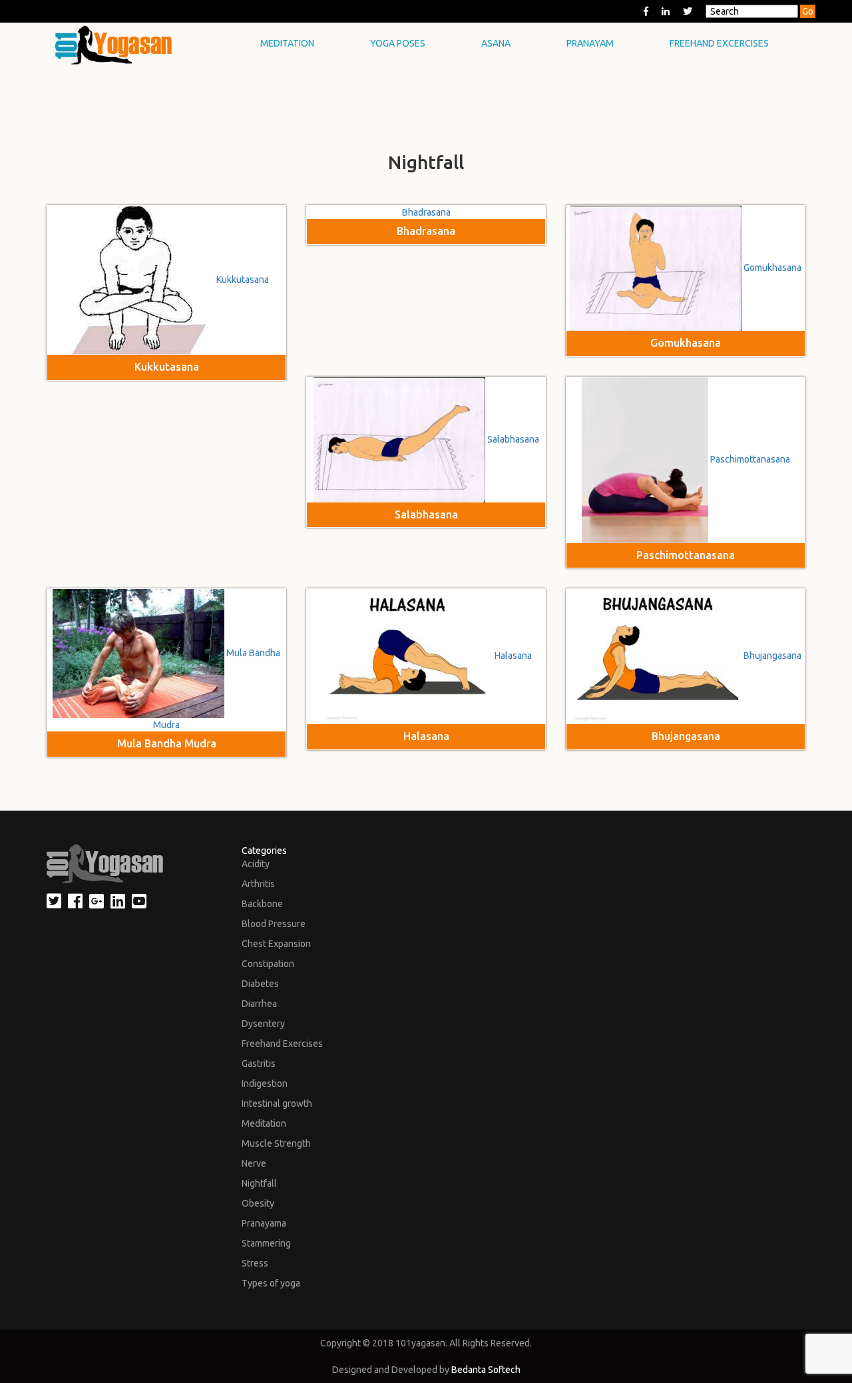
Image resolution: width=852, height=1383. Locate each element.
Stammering (266, 1243)
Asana (496, 43)
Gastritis (259, 1063)
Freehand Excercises (719, 43)
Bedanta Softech (486, 1369)
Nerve (254, 1163)
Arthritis (258, 884)
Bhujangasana (772, 656)
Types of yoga (271, 1283)
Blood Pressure (274, 923)
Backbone (262, 903)
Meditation (287, 43)
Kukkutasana (242, 279)
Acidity (256, 864)
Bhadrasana (426, 212)
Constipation (268, 963)
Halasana (513, 656)
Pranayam (590, 43)
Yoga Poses (397, 43)
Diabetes (260, 983)
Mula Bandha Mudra (166, 743)
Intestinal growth (277, 1103)
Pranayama (264, 1223)
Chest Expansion (276, 943)
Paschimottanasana (750, 459)
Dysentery (263, 1023)
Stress (255, 1263)
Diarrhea (259, 1003)
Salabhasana (513, 439)
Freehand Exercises (282, 1043)
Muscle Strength (276, 1143)
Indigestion (265, 1083)
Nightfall (259, 1183)
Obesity (258, 1203)
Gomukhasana (772, 267)
